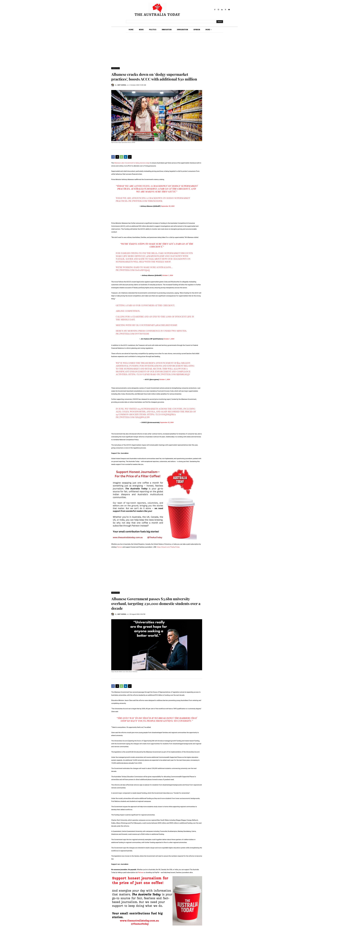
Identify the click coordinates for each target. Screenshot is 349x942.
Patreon (120, 547)
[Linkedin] (222, 9)
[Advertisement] (174, 53)
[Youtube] (229, 9)
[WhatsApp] (121, 157)
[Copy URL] (130, 157)
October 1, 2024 (167, 275)
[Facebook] (215, 9)
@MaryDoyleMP (155, 255)
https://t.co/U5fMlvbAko (142, 374)
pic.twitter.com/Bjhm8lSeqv (173, 374)
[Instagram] (218, 9)
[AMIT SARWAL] (113, 85)
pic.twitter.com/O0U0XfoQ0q (133, 270)
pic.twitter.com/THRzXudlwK (145, 200)
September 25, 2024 (167, 422)
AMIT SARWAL (121, 85)
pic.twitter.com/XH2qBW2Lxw (133, 417)
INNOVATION (115, 68)
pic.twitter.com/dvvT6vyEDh (132, 333)
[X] (225, 9)
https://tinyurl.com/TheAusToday (168, 547)
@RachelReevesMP (166, 325)
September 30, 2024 (167, 206)
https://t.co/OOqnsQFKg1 (161, 414)
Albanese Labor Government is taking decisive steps (132, 163)
